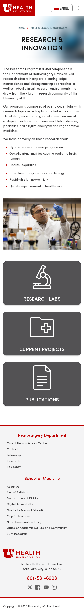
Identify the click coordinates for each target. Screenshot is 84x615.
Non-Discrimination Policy (24, 522)
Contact (12, 449)
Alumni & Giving (17, 492)
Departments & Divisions (24, 498)
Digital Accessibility (20, 504)
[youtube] (46, 587)
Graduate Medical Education (26, 510)
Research (13, 461)
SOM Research (17, 534)
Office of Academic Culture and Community (37, 528)
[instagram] (54, 587)
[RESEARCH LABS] (42, 283)
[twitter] (29, 587)
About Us (13, 486)
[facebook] (37, 587)
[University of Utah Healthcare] (42, 553)
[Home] (17, 8)
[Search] (79, 8)
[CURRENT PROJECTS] (42, 333)
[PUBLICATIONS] (42, 384)
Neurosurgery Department (49, 28)
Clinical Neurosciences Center (27, 443)
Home (21, 28)
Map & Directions (18, 516)
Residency (14, 467)
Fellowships (14, 455)
